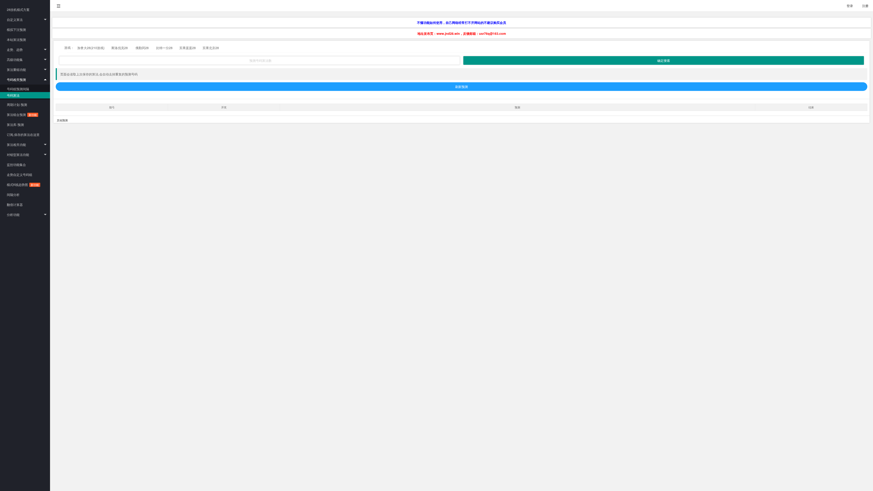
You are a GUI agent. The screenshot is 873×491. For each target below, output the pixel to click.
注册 (865, 5)
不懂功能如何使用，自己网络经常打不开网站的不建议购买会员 (461, 22)
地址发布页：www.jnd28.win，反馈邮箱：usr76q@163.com (461, 33)
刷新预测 (461, 86)
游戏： (69, 47)
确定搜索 (663, 60)
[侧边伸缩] (58, 5)
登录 (850, 5)
